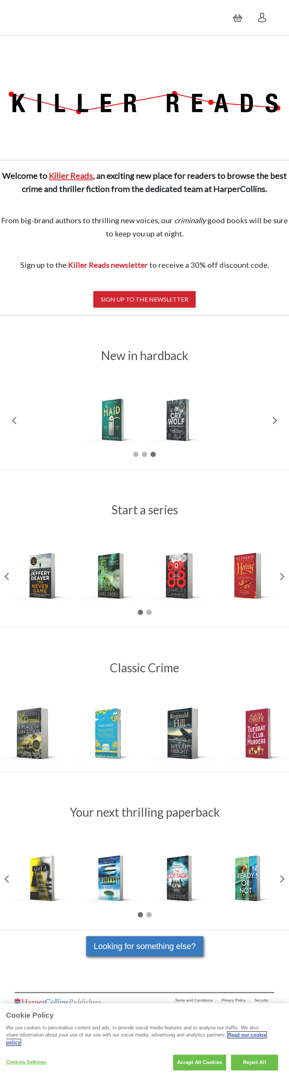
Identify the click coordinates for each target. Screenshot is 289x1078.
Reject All (254, 1062)
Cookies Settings (26, 1062)
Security (261, 1000)
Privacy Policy (233, 1000)
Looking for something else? (145, 946)
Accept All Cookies (199, 1062)
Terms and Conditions (194, 1000)
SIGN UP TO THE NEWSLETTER (144, 299)
